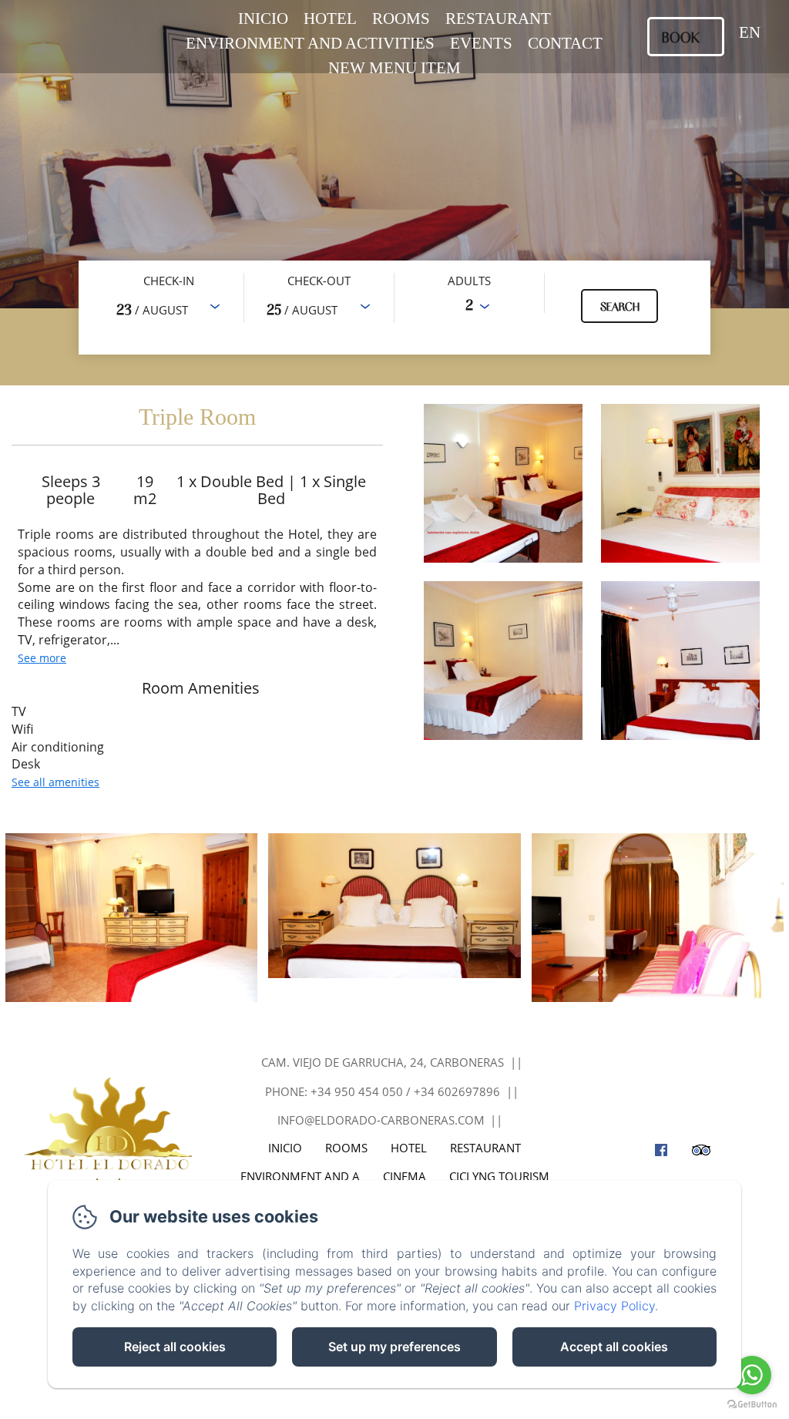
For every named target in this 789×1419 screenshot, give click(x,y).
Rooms (401, 18)
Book (681, 36)
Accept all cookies (614, 1346)
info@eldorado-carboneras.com (381, 1120)
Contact (565, 43)
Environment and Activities (310, 43)
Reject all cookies (175, 1346)
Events (481, 43)
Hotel (330, 18)
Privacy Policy (614, 1305)
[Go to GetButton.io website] (752, 1404)
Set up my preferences (394, 1346)
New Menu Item (394, 68)
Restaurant (498, 18)
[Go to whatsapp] (752, 1375)
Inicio (263, 18)
